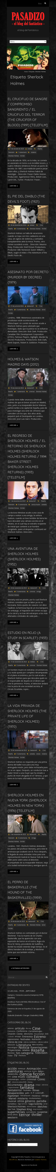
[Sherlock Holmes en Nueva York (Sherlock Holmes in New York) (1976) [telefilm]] (28, 816)
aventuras (15, 1071)
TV (15, 1055)
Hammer (13, 1096)
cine (9, 1077)
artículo (20, 1028)
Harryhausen (25, 1095)
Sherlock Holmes (13, 156)
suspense (42, 1111)
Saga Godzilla (35, 1103)
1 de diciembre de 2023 (17, 501)
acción (12, 1068)
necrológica (12, 1047)
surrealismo (31, 1112)
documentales (15, 1084)
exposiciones (13, 1039)
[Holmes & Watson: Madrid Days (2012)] (28, 369)
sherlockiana (31, 1106)
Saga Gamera (22, 1104)
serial (45, 1104)
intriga (39, 591)
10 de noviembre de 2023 (18, 750)
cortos (23, 1079)
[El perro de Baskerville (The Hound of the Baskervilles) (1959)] (28, 903)
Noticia (24, 1047)
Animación (34, 1068)
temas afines (13, 1114)
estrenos (45, 1085)
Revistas (11, 1053)
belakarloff (30, 306)
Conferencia (22, 1031)
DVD (46, 1034)
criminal (32, 391)
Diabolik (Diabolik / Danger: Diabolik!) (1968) (25, 1015)
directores (28, 1033)
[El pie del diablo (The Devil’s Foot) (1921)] (28, 206)
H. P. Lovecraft (37, 1093)
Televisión (11, 152)
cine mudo (18, 1076)
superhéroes (16, 1112)
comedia (44, 505)
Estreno (40, 1036)
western (13, 1117)
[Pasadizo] (28, 13)
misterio (33, 152)
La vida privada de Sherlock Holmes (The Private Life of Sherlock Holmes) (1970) (27, 716)
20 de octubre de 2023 (17, 921)
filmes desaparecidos (23, 1092)
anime (44, 1068)
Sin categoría (24, 1053)
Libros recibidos (30, 1042)
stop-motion (37, 1109)
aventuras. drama (30, 1071)
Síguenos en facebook (29, 1165)
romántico (12, 1104)
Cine (41, 225)
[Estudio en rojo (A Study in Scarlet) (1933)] (28, 643)
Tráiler (10, 1055)
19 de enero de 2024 (17, 388)
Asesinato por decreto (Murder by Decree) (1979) (28, 277)
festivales (25, 1039)
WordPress (13, 1160)
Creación (11, 1033)
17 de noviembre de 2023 (18, 662)
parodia (41, 1101)
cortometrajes (13, 1079)
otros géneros (26, 1101)
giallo (27, 1093)
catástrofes (13, 1074)
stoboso (30, 149)
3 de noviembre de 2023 (18, 834)
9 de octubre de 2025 (17, 149)
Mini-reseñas (37, 1044)
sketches (42, 1106)
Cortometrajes (35, 1031)
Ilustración (36, 1039)
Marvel (12, 1098)
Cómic (20, 1033)
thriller (22, 156)
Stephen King (24, 1109)
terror (43, 310)
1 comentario (22, 152)
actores (11, 1028)
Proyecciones (14, 1050)
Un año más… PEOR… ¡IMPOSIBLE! (21, 991)
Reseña (40, 149)
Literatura (23, 1045)
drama (38, 754)
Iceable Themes (40, 1160)
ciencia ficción (36, 505)
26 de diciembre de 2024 (18, 225)
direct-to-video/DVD (19, 1082)
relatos (26, 1050)
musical (12, 1101)
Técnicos (22, 1055)
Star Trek (11, 1109)
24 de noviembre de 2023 (18, 588)
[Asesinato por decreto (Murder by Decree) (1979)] (28, 287)
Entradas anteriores (21, 968)
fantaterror (15, 1090)
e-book (11, 1037)
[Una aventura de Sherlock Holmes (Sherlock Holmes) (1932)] (28, 569)
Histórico (36, 1095)
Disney (30, 1082)
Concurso (11, 1031)
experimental (13, 1087)
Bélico (40, 1071)
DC (9, 1082)
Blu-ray (28, 1028)
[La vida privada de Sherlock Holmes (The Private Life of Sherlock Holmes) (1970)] (28, 731)
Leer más (13, 186)
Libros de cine (15, 1041)
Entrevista (27, 1036)
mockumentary (35, 1098)
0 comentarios (21, 229)
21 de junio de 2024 (17, 306)
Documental (39, 1034)
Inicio (26, 72)
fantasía (27, 1087)
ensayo (18, 1036)
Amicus (21, 1068)
